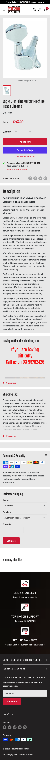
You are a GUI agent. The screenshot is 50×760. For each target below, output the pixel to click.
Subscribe (12, 701)
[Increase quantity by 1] (30, 131)
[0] (45, 9)
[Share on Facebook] (30, 178)
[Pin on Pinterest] (35, 178)
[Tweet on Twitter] (40, 178)
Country (6, 500)
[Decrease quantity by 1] (16, 131)
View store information (17, 169)
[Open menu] (4, 10)
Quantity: (7, 131)
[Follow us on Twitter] (9, 727)
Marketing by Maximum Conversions (18, 754)
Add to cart (25, 141)
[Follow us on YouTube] (20, 727)
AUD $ (6, 714)
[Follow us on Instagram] (15, 727)
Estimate (11, 540)
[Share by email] (45, 178)
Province (7, 512)
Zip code (7, 524)
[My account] (39, 9)
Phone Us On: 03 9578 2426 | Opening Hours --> (25, 2)
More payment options (25, 156)
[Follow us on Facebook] (4, 727)
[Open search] (34, 9)
